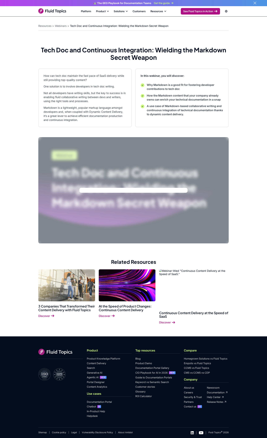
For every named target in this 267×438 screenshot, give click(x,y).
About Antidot (125, 432)
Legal (74, 432)
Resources (44, 25)
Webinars (61, 25)
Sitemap (42, 432)
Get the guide (162, 3)
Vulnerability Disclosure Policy (97, 432)
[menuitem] (86, 11)
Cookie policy (59, 432)
